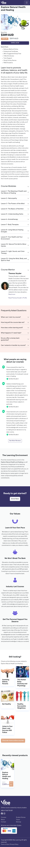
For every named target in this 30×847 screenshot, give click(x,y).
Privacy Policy (14, 844)
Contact (3, 822)
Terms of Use (5, 844)
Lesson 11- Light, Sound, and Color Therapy (12, 252)
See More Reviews (15, 440)
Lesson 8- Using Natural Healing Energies (12, 231)
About (3, 819)
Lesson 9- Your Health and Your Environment (11, 238)
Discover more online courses (13, 740)
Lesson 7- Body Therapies (10, 224)
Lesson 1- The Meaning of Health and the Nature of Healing (13, 192)
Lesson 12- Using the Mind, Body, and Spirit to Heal (14, 259)
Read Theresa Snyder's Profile (17, 298)
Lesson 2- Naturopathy (9, 198)
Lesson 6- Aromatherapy (9, 219)
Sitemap (18, 822)
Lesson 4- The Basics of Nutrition (12, 209)
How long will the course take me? (12, 322)
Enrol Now (15, 43)
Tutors (18, 819)
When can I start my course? (11, 317)
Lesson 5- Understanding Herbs (12, 214)
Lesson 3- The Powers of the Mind (12, 203)
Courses (3, 817)
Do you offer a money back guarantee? (10, 339)
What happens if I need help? (11, 333)
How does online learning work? (12, 328)
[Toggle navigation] (26, 2)
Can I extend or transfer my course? (13, 345)
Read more (11, 294)
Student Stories (21, 817)
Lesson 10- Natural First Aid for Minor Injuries (13, 245)
